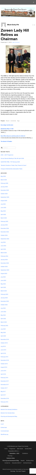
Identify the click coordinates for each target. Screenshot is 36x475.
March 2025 (4, 218)
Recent (7, 120)
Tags (18, 120)
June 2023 (3, 280)
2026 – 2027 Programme (7, 155)
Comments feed (5, 431)
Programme (12, 448)
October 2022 (4, 304)
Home (5, 448)
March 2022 (4, 322)
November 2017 (5, 384)
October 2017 (4, 388)
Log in (2, 424)
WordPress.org (4, 434)
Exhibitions (25, 453)
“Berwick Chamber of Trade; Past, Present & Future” (13, 165)
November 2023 (5, 263)
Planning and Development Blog (9, 416)
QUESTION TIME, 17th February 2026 (10, 162)
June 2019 (3, 350)
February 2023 (4, 294)
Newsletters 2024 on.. (13, 451)
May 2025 (3, 211)
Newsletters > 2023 (14, 453)
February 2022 (4, 325)
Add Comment (16, 42)
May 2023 (3, 284)
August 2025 (4, 200)
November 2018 (5, 360)
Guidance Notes (11, 458)
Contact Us (7, 463)
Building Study (30, 460)
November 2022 (5, 301)
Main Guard (20, 448)
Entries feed (4, 427)
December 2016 (5, 398)
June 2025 (3, 207)
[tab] (3, 121)
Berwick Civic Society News (8, 413)
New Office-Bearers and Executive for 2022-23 (13, 136)
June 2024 (3, 245)
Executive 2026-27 (16, 463)
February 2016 (4, 402)
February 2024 (4, 256)
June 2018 (3, 370)
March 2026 (4, 179)
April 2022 (3, 318)
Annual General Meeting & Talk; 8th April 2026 (12, 158)
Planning (10, 455)
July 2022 (3, 308)
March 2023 (4, 291)
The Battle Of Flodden (6, 141)
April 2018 (3, 374)
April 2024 (3, 249)
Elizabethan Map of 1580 (7, 129)
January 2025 (4, 225)
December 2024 (5, 228)
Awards (22, 460)
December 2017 (5, 381)
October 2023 (4, 266)
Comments (13, 120)
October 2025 (4, 193)
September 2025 (5, 197)
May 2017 (3, 391)
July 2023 (3, 277)
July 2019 (3, 346)
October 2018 (4, 363)
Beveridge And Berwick (7, 125)
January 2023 (4, 297)
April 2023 (3, 287)
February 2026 (4, 183)
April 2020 (3, 336)
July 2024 (3, 242)
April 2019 (3, 353)
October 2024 (4, 235)
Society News (28, 448)
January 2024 (4, 259)
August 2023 (4, 273)
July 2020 (3, 329)
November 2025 (5, 190)
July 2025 (3, 204)
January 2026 (4, 186)
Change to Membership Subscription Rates (11, 169)
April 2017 (3, 395)
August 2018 (4, 367)
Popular (3, 120)
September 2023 (5, 270)
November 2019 (5, 339)
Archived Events (27, 463)
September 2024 (5, 238)
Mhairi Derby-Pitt (13, 24)
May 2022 (3, 315)
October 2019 (4, 343)
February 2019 (4, 356)
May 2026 (3, 176)
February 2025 (4, 221)
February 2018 (4, 377)
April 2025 (3, 214)
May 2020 (3, 332)
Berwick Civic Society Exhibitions (9, 409)
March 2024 (4, 252)
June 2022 (3, 311)
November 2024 (5, 232)
